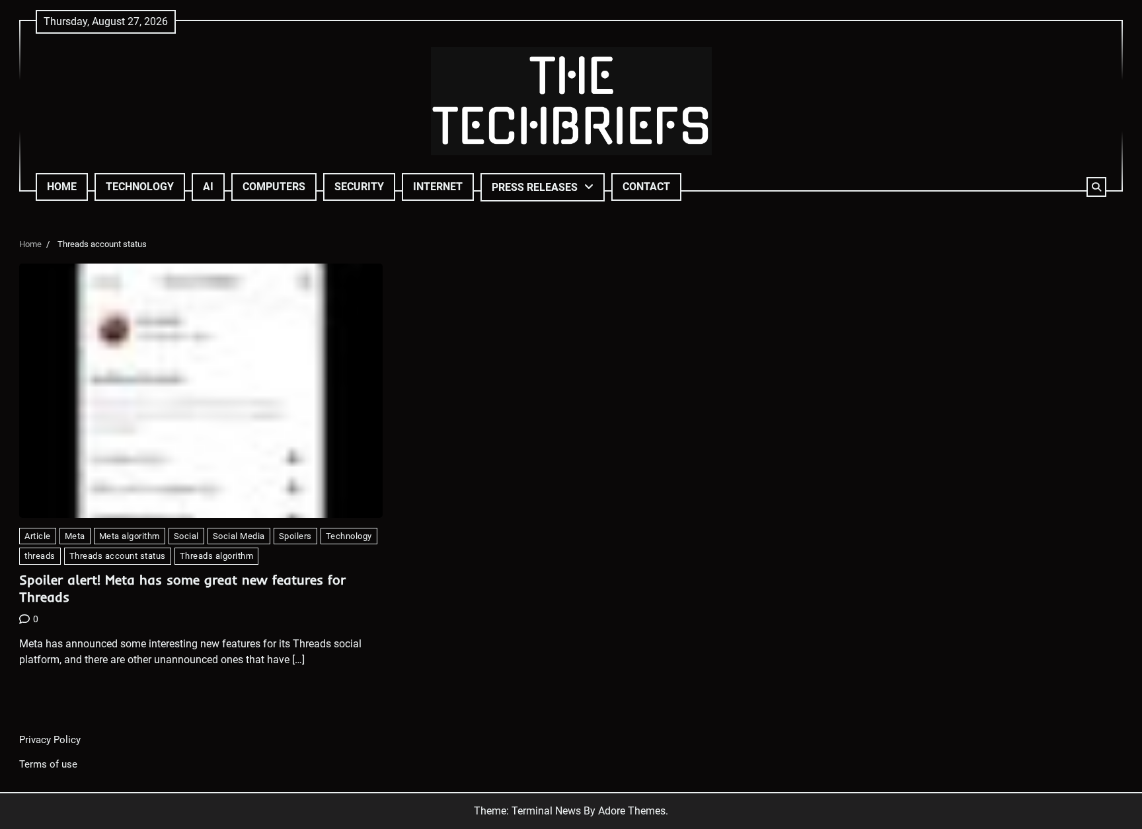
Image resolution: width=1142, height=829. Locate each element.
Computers (274, 186)
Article (37, 536)
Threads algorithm (217, 556)
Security (359, 186)
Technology (140, 186)
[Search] (1096, 187)
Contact (646, 186)
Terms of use (48, 764)
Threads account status (117, 556)
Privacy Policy (50, 740)
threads (40, 556)
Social (186, 536)
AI (208, 186)
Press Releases (535, 187)
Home (62, 186)
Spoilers (295, 536)
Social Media (239, 536)
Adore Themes (632, 811)
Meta (75, 536)
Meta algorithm (129, 536)
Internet (438, 186)
